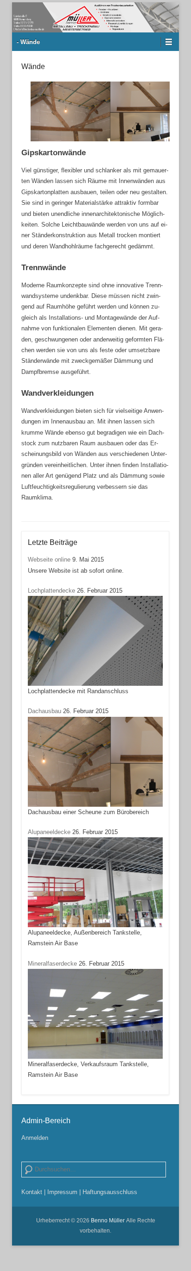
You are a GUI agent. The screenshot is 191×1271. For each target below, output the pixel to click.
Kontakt (31, 1192)
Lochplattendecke (51, 590)
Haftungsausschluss (110, 1192)
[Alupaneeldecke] (95, 882)
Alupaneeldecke (49, 831)
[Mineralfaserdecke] (95, 1014)
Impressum (62, 1192)
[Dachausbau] (95, 762)
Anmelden (34, 1137)
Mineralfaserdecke (52, 963)
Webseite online (49, 559)
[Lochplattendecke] (95, 641)
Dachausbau (44, 711)
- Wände (28, 41)
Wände (33, 66)
